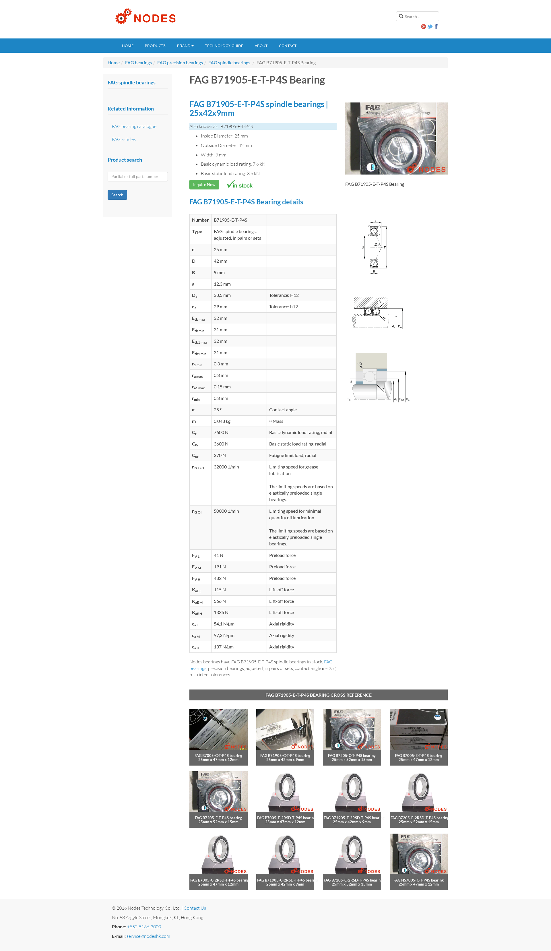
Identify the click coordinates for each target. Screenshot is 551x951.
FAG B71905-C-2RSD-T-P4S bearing (287, 880)
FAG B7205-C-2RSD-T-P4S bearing (353, 880)
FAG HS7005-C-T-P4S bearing (418, 880)
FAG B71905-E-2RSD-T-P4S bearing (354, 818)
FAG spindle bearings (229, 62)
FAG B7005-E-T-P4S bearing (418, 755)
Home (127, 45)
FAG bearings (138, 62)
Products (155, 45)
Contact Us (195, 908)
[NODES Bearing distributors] (145, 16)
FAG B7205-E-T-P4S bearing (218, 818)
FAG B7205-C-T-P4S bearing (352, 755)
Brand (184, 45)
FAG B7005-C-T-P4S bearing (218, 755)
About (261, 45)
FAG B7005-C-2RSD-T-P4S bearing (219, 880)
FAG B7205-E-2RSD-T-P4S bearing (420, 818)
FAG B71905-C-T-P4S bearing (285, 755)
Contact (288, 45)
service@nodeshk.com (148, 936)
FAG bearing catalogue (134, 126)
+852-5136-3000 (144, 926)
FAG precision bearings (180, 62)
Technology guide (224, 45)
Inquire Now (204, 184)
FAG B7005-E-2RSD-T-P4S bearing (286, 818)
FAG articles (124, 139)
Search (117, 194)
